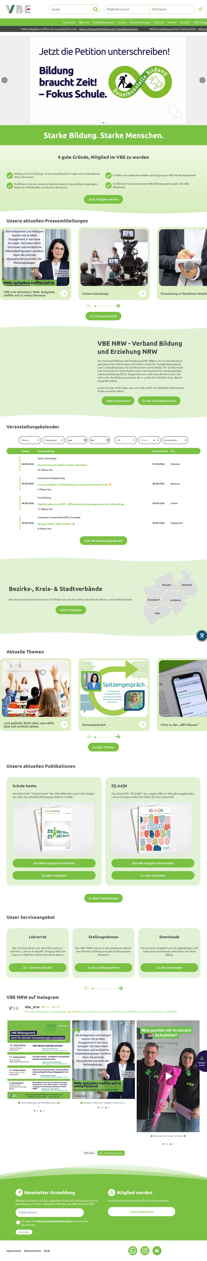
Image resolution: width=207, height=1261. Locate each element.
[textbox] (30, 440)
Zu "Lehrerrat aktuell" (37, 967)
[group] (35, 263)
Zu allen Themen (103, 747)
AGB (47, 1250)
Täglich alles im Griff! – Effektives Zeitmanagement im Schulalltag (81, 504)
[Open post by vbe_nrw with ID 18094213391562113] (103, 1059)
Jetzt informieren (118, 401)
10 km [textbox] (144, 440)
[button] (101, 122)
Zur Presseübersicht (103, 316)
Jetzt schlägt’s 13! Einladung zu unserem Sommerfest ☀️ (75, 484)
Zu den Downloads (169, 967)
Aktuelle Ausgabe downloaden (54, 863)
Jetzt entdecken (71, 610)
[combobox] (30, 440)
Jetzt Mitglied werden (103, 199)
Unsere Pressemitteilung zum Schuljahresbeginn (54, 28)
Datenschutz (32, 1250)
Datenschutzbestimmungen (54, 1221)
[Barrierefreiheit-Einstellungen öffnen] (202, 635)
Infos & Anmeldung (156, 28)
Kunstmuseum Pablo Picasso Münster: (62, 465)
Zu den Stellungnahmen (103, 967)
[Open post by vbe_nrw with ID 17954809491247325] (38, 1059)
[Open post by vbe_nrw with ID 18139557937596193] (168, 1076)
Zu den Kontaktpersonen (159, 401)
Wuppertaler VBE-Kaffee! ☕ (56, 523)
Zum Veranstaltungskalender (103, 540)
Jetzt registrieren (142, 1211)
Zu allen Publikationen (104, 898)
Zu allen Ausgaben (54, 875)
